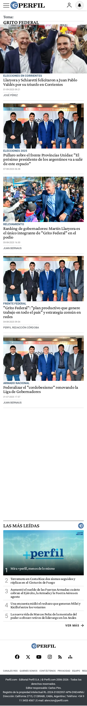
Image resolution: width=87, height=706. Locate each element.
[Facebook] (17, 657)
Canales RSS (10, 671)
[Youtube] (38, 657)
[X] (28, 657)
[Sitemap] (70, 657)
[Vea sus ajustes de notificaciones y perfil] (79, 5)
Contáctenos (47, 671)
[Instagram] (50, 657)
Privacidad (64, 671)
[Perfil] (43, 647)
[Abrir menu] (6, 5)
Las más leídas (21, 526)
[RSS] (60, 657)
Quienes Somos (28, 671)
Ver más (72, 625)
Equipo (76, 671)
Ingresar (69, 5)
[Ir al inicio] (27, 5)
